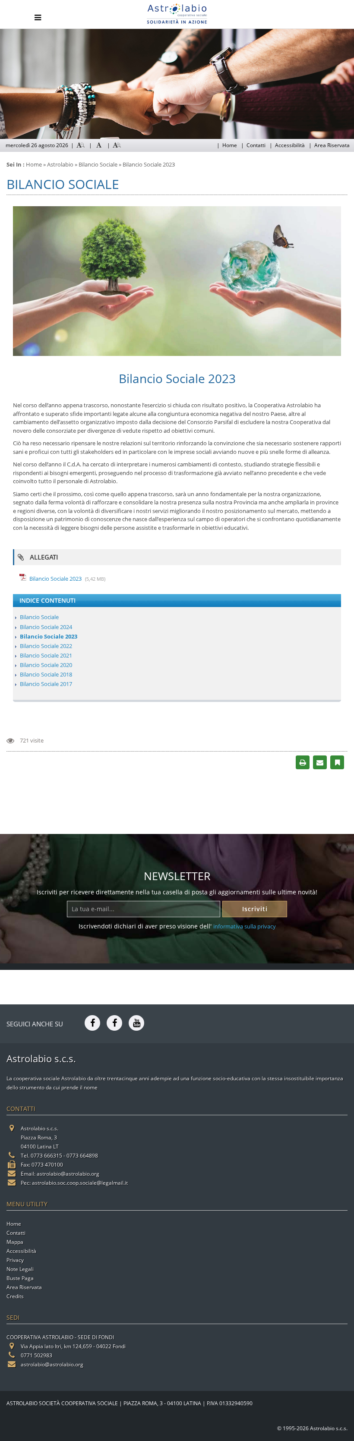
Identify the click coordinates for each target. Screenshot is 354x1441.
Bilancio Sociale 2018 (46, 674)
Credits (15, 1296)
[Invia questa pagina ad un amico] (319, 762)
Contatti (256, 145)
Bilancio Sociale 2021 (46, 655)
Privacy (15, 1260)
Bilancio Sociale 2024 (46, 627)
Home (229, 145)
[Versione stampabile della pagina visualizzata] (303, 762)
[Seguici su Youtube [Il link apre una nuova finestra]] (136, 1022)
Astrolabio (60, 164)
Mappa (14, 1242)
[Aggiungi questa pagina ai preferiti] (337, 762)
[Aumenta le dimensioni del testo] (117, 145)
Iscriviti (255, 909)
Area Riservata (332, 145)
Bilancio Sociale (39, 617)
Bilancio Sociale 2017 (46, 684)
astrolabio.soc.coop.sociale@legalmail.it (80, 1182)
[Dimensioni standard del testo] (99, 145)
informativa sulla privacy (244, 926)
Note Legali (20, 1269)
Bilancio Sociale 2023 (55, 578)
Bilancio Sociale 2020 (46, 665)
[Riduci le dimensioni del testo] (80, 145)
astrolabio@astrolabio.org (68, 1173)
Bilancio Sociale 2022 (46, 646)
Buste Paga (20, 1278)
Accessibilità (290, 145)
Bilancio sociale (98, 164)
